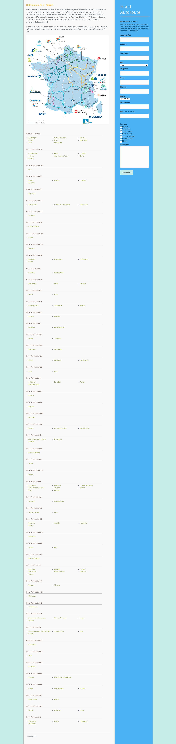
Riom (82, 710)
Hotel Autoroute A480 (34, 413)
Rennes (31, 677)
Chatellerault (32, 154)
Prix (121, 111)
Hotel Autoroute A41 (34, 391)
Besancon (57, 360)
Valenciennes (59, 273)
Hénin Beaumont (60, 138)
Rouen (30, 237)
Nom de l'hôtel (125, 35)
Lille (55, 140)
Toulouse (31, 501)
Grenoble (31, 417)
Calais (30, 262)
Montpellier (32, 721)
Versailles (31, 194)
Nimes (56, 721)
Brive (56, 284)
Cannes (31, 634)
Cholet (56, 699)
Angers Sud (32, 699)
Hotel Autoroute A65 (34, 554)
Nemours (57, 485)
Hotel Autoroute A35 (34, 345)
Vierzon (57, 585)
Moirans (31, 406)
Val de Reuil (32, 205)
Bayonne (31, 523)
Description (124, 145)
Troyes (82, 305)
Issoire (82, 618)
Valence (31, 574)
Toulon (30, 463)
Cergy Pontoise (33, 226)
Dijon (56, 371)
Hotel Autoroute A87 (34, 695)
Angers (30, 180)
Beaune (57, 490)
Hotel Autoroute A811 (34, 641)
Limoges (83, 284)
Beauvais (31, 259)
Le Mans (31, 183)
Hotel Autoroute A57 (34, 459)
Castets (57, 523)
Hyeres (30, 474)
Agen (56, 512)
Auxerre (57, 488)
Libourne (57, 710)
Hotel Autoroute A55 (34, 448)
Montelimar (32, 572)
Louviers (31, 248)
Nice (81, 631)
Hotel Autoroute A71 (34, 581)
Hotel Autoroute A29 (34, 312)
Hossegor (83, 523)
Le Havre (31, 216)
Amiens (31, 316)
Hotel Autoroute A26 (34, 301)
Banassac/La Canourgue (37, 618)
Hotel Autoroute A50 (34, 424)
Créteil (30, 688)
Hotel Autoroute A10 (34, 149)
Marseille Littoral (34, 453)
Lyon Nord (32, 485)
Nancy (30, 338)
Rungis (82, 688)
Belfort (30, 360)
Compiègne (32, 138)
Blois (56, 154)
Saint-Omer (58, 305)
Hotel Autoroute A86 (34, 684)
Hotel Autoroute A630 (34, 532)
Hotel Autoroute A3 (33, 323)
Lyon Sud (31, 569)
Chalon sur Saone (86, 485)
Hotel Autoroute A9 (33, 717)
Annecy (31, 395)
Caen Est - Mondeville (62, 205)
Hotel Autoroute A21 (34, 290)
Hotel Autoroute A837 (34, 662)
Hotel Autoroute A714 (34, 592)
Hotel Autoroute (130, 9)
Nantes (56, 180)
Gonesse (31, 327)
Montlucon (32, 596)
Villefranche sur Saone (36, 488)
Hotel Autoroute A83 (34, 651)
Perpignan (83, 721)
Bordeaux (31, 536)
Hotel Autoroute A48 (34, 402)
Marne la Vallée (33, 384)
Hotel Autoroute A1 (33, 134)
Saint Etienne (33, 607)
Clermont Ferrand (60, 618)
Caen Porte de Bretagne (62, 677)
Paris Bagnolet (59, 327)
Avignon (57, 569)
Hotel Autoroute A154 (34, 244)
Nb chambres (125, 102)
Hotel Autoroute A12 (34, 190)
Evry (30, 490)
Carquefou (32, 645)
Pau (55, 547)
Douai (30, 295)
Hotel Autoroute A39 (34, 367)
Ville (121, 63)
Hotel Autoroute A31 (34, 334)
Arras (30, 143)
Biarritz (30, 525)
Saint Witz (83, 140)
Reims (82, 382)
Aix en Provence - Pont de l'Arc (39, 631)
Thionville (57, 338)
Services (123, 124)
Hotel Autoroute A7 (33, 565)
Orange (82, 569)
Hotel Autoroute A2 (33, 269)
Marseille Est (84, 428)
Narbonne (32, 724)
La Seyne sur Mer (60, 428)
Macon (82, 488)
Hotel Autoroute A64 (34, 543)
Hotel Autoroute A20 (34, 280)
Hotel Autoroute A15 (34, 222)
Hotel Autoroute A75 (34, 614)
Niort (30, 656)
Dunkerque (58, 259)
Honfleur (57, 316)
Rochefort (31, 666)
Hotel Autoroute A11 (34, 176)
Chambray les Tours (61, 156)
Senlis (30, 140)
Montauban (32, 284)
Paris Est (57, 382)
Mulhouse (31, 349)
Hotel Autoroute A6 (33, 481)
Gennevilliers (59, 688)
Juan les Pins (59, 631)
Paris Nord (58, 143)
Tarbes (30, 547)
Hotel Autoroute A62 (34, 508)
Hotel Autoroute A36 (34, 356)
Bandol (30, 428)
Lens (56, 295)
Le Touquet (84, 259)
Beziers (31, 620)
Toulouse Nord (33, 512)
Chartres (83, 180)
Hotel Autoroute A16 (34, 255)
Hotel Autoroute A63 (34, 519)
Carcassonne (59, 501)
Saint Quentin (33, 305)
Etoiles (122, 96)
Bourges (31, 585)
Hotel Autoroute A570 (34, 470)
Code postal (124, 53)
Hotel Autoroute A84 (34, 673)
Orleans (83, 154)
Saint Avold (32, 382)
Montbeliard (84, 360)
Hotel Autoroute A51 (34, 435)
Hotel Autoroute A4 (33, 378)
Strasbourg (58, 349)
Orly (29, 169)
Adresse (123, 44)
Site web (123, 87)
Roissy (82, 138)
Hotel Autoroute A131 (34, 211)
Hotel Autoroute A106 (34, 165)
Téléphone (124, 69)
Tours (82, 156)
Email (122, 78)
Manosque (58, 439)
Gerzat (30, 710)
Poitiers (31, 156)
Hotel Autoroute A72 (34, 603)
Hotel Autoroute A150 (34, 233)
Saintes (31, 158)
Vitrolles (83, 572)
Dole (30, 371)
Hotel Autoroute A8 (33, 627)
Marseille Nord (59, 572)
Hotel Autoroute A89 (34, 706)
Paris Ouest (84, 205)
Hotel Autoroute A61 (34, 497)
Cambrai (31, 273)
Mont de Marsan (34, 558)
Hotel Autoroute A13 (34, 201)
